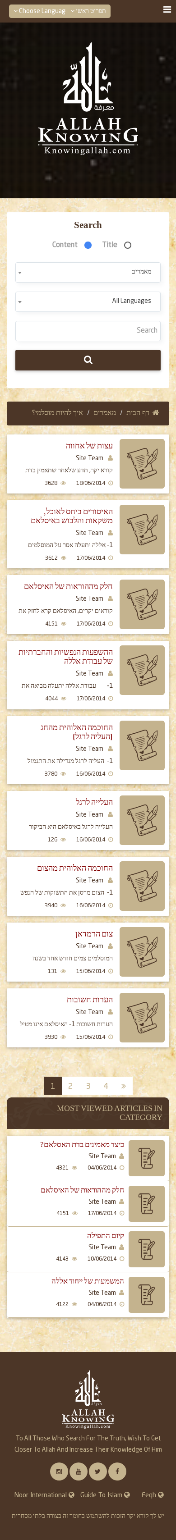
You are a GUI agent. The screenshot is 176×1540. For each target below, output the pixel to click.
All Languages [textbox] (131, 301)
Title (109, 245)
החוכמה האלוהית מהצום (75, 868)
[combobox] (88, 272)
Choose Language (43, 11)
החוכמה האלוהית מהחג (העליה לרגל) (77, 732)
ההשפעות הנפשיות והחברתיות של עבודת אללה (66, 657)
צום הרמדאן (94, 934)
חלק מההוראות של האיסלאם (68, 586)
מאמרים (104, 413)
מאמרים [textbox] (141, 272)
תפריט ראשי (90, 11)
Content (65, 245)
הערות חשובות (90, 1000)
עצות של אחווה (89, 446)
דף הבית (137, 413)
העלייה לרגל (94, 802)
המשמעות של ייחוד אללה (87, 1281)
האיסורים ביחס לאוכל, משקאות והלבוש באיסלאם (72, 516)
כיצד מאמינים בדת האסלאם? (82, 1145)
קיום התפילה (105, 1236)
